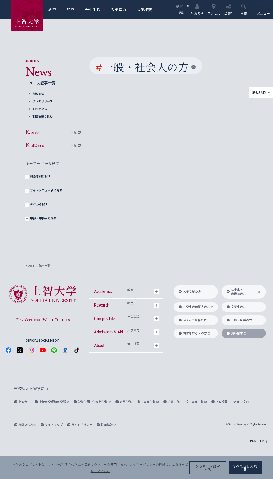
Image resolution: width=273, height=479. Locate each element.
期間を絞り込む (42, 116)
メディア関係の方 (195, 320)
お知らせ (38, 94)
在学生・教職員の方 (238, 291)
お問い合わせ (27, 425)
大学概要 (147, 9)
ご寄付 (229, 13)
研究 (73, 9)
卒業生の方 (238, 307)
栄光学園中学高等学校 (93, 402)
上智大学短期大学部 (52, 402)
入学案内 (121, 9)
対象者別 (197, 13)
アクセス (213, 13)
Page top (257, 441)
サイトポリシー (82, 425)
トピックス (39, 109)
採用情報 (107, 425)
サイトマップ (54, 425)
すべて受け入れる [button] (245, 468)
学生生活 (95, 9)
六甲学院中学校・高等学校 (138, 402)
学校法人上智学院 (29, 388)
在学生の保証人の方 (196, 307)
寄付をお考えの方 (195, 333)
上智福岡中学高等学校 (231, 402)
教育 (54, 9)
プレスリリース (42, 101)
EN (187, 6)
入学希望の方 (192, 292)
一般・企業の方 (241, 320)
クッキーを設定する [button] (207, 468)
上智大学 (24, 402)
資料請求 (237, 333)
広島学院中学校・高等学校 (186, 402)
